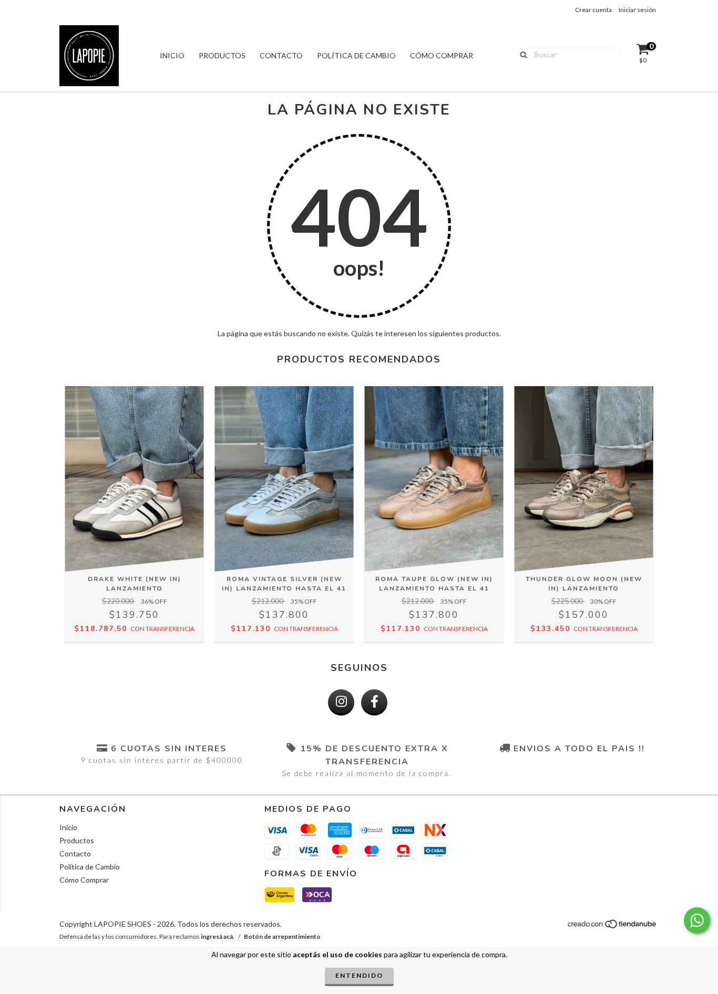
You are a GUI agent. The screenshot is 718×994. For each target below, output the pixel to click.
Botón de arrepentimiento (282, 936)
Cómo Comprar (441, 55)
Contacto (281, 55)
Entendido (359, 975)
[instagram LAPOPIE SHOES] (341, 702)
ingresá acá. (217, 936)
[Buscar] (521, 54)
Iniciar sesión (637, 10)
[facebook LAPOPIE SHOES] (374, 702)
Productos (222, 55)
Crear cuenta (593, 10)
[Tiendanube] (613, 926)
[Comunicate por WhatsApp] (697, 920)
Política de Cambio (356, 55)
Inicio (172, 55)
